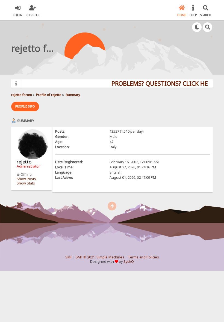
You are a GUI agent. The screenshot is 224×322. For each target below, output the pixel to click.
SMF (68, 257)
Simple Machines (110, 257)
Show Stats (26, 183)
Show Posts (26, 179)
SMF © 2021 (85, 257)
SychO (128, 261)
